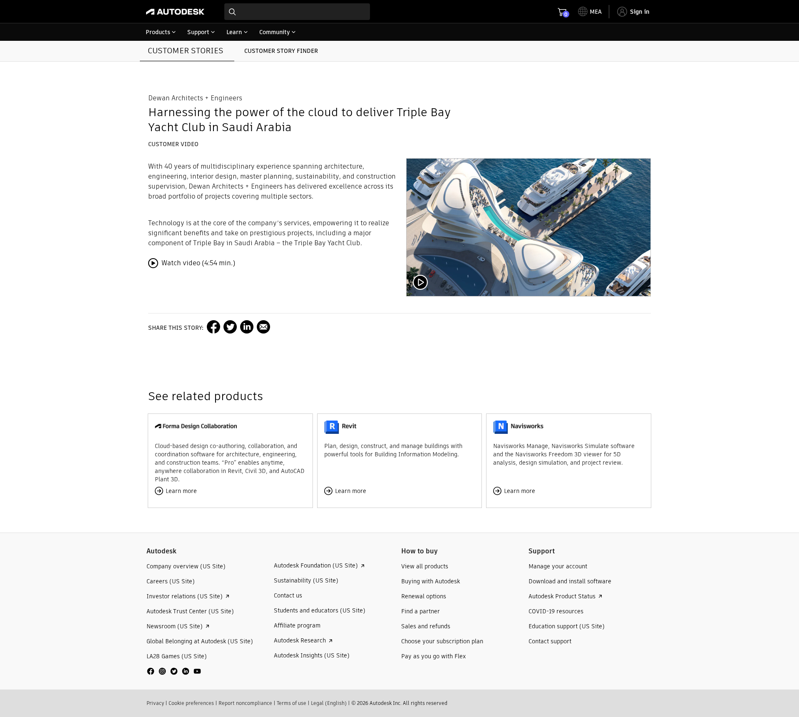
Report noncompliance (245, 703)
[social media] (173, 671)
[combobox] (297, 11)
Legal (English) (329, 703)
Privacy (155, 703)
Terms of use (291, 703)
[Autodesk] (175, 11)
